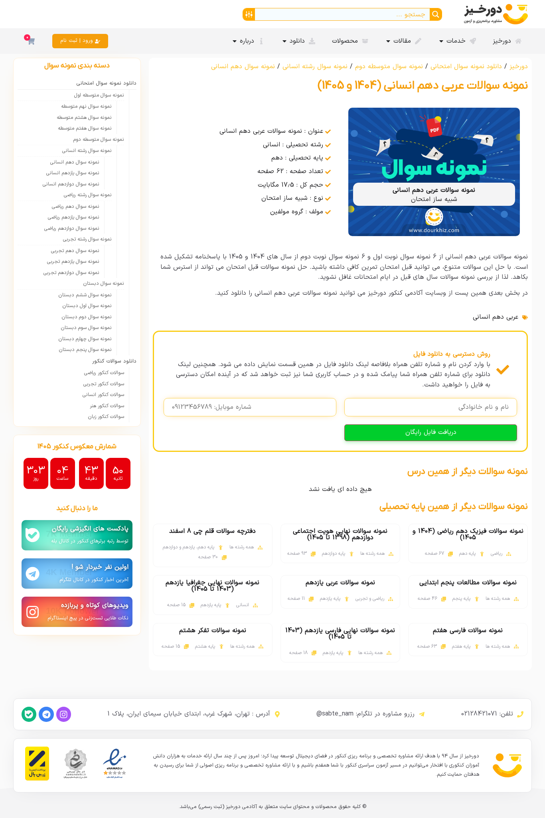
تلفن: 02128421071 (487, 714)
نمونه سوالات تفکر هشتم (212, 630)
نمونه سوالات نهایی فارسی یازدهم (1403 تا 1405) (340, 634)
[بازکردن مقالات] (388, 41)
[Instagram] (63, 714)
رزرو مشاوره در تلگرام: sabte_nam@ (365, 714)
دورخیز (518, 66)
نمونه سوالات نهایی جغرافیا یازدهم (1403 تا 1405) (212, 586)
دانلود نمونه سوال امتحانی (466, 66)
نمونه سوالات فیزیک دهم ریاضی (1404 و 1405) (468, 534)
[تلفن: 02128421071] (520, 714)
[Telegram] (46, 714)
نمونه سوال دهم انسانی (243, 66)
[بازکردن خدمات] (441, 41)
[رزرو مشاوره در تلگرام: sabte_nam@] (422, 714)
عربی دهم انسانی (495, 317)
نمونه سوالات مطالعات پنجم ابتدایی (468, 582)
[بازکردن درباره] (234, 41)
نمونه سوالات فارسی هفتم (468, 630)
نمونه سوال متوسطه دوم (389, 66)
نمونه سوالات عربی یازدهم (340, 582)
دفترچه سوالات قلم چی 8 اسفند (212, 531)
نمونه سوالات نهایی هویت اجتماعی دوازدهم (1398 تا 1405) (340, 534)
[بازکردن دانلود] (284, 41)
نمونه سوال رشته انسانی (315, 66)
